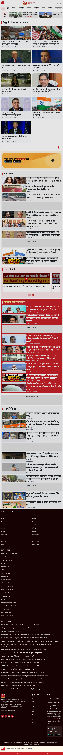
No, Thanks (16, 753)
